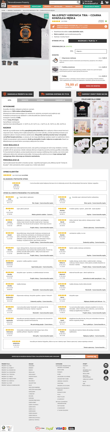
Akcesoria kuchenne (63, 376)
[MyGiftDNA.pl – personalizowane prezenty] (3, 4)
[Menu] (12, 426)
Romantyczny (61, 392)
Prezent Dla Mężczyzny (9, 378)
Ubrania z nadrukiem (14, 10)
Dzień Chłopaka (33, 404)
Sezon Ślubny (36, 6)
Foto (58, 394)
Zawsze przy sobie (63, 378)
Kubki (59, 374)
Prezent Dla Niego (7, 376)
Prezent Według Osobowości (11, 385)
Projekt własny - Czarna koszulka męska (41, 228)
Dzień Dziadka (33, 413)
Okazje (26, 6)
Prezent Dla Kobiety (8, 367)
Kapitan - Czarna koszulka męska (96, 214)
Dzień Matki (32, 406)
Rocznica (32, 380)
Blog (84, 381)
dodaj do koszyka (93, 86)
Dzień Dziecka (33, 415)
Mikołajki (31, 372)
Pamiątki (59, 372)
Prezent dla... (16, 6)
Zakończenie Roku (34, 400)
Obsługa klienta (88, 379)
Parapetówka (33, 376)
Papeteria (60, 383)
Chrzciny (31, 393)
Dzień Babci (32, 411)
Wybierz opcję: (58, 41)
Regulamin (86, 373)
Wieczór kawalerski (35, 389)
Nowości (78, 6)
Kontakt (85, 365)
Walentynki (32, 383)
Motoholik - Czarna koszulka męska (43, 290)
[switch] (9, 430)
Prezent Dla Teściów (8, 374)
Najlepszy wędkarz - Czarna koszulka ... (94, 336)
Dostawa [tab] (40, 100)
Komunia (31, 398)
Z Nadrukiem (61, 408)
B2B (84, 383)
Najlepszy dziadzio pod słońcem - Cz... (95, 301)
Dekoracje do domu (63, 385)
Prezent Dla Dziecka (8, 380)
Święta (31, 370)
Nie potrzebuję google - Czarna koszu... (42, 324)
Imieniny (31, 367)
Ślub (30, 385)
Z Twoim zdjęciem (62, 410)
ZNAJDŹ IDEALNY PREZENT (92, 6)
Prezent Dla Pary (7, 383)
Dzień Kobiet (32, 402)
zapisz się (91, 356)
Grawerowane (61, 403)
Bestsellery (58, 6)
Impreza (31, 378)
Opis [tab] (9, 100)
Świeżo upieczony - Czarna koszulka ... (95, 228)
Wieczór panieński (34, 387)
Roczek (31, 396)
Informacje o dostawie (87, 370)
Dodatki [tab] (25, 100)
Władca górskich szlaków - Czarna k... (42, 214)
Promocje (69, 6)
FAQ (84, 367)
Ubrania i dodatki (62, 381)
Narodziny (32, 391)
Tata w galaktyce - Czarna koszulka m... (94, 324)
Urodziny (31, 365)
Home (3, 10)
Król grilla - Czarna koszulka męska (43, 336)
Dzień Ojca (32, 409)
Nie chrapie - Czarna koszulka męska (42, 203)
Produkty (47, 6)
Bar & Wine (60, 369)
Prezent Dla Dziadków (8, 372)
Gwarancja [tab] (60, 100)
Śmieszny (60, 390)
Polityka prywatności (87, 376)
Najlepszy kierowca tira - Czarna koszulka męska (39, 10)
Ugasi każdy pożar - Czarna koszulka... (42, 267)
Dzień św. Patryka (34, 419)
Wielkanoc (32, 374)
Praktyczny (61, 396)
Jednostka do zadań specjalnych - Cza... (94, 278)
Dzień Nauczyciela (34, 417)
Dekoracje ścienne (63, 367)
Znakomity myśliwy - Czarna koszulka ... (94, 242)
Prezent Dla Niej (7, 365)
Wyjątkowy (60, 399)
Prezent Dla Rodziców (9, 370)
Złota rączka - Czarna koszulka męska (95, 203)
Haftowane (61, 405)
